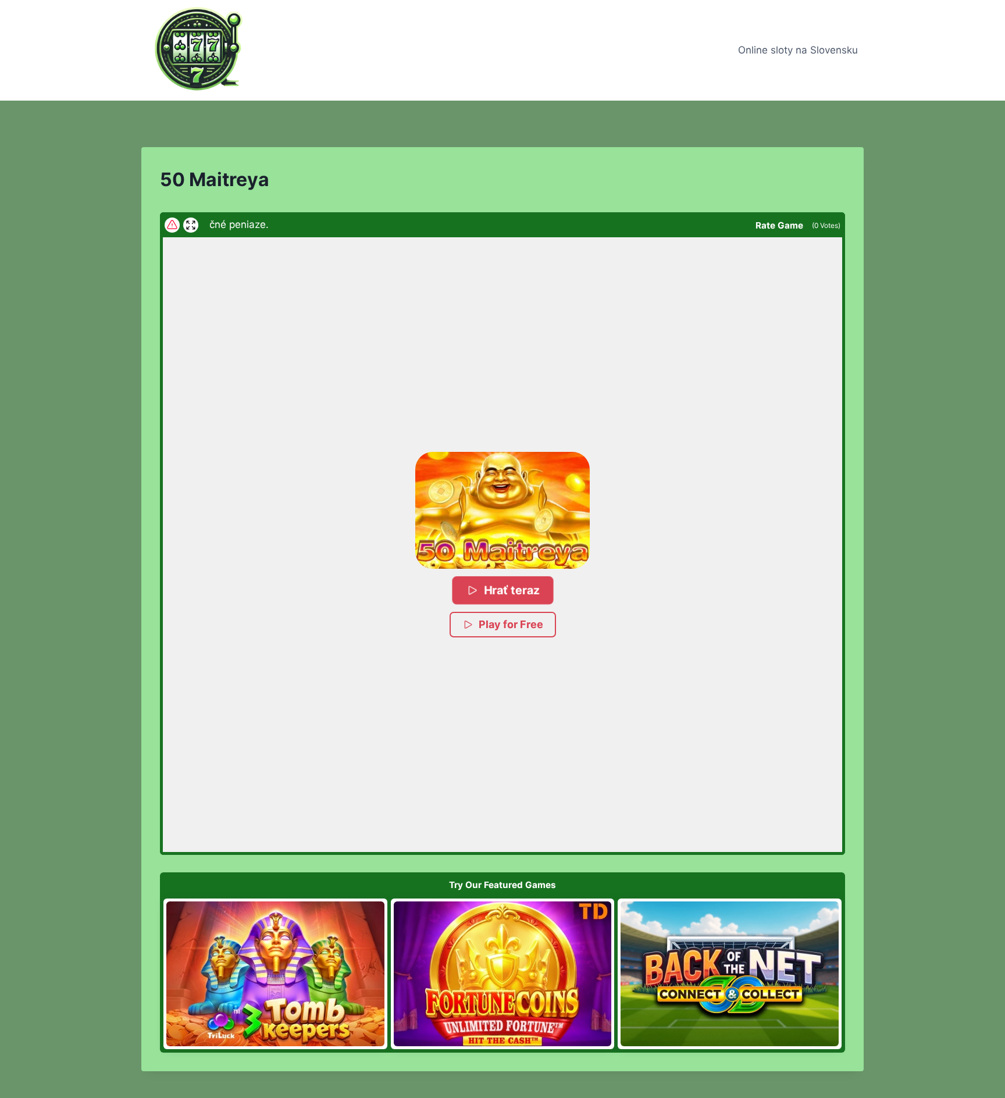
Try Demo (275, 973)
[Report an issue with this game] (172, 225)
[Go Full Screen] (190, 225)
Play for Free (511, 624)
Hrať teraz (511, 590)
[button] (502, 510)
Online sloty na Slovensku (798, 50)
